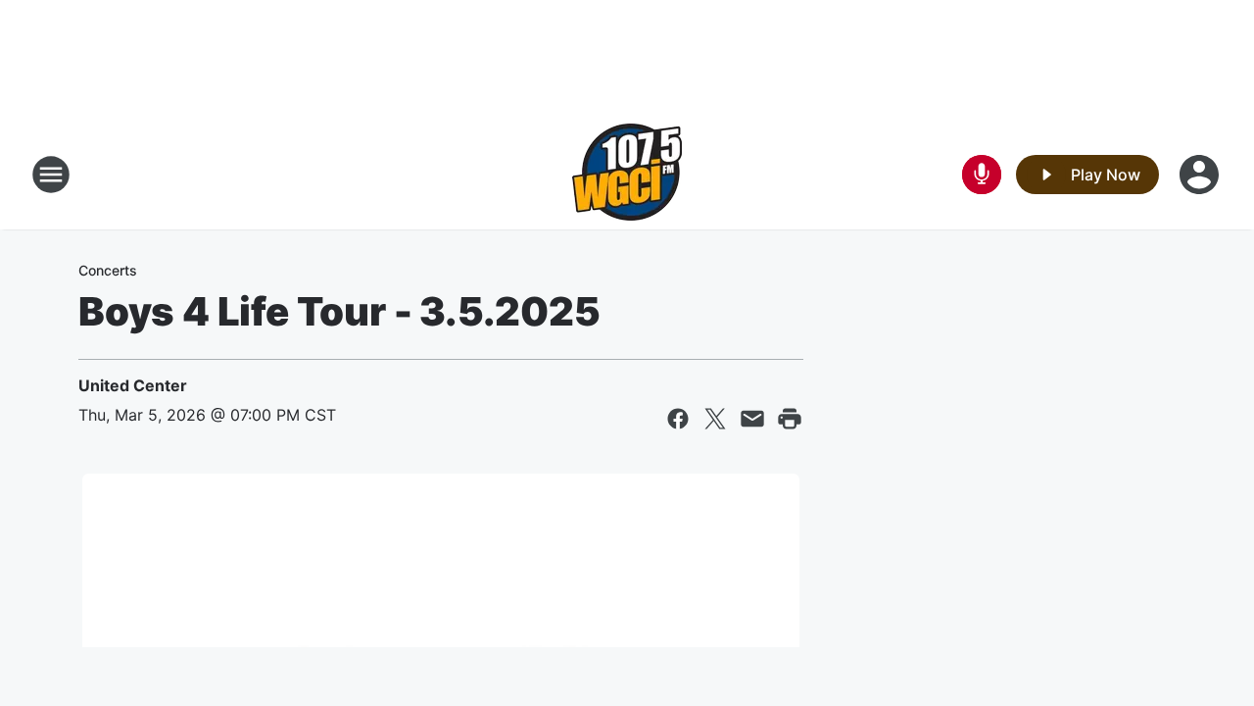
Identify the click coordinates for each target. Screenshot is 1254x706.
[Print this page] (789, 418)
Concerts (107, 270)
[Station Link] (627, 175)
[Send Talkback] (981, 174)
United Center (132, 385)
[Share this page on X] (715, 418)
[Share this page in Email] (752, 418)
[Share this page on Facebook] (678, 418)
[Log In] (1201, 174)
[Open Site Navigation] (51, 174)
